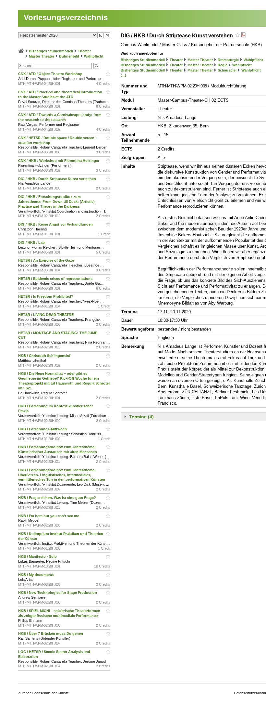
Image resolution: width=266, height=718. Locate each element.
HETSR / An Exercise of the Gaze (46, 260)
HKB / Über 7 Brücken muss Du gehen (51, 633)
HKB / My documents (36, 575)
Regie (222, 65)
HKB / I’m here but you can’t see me (49, 516)
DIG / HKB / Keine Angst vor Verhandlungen (56, 224)
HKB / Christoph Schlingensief (44, 356)
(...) (123, 75)
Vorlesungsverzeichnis (66, 17)
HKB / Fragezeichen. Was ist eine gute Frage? (57, 498)
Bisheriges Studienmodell (51, 51)
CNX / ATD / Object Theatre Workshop (50, 74)
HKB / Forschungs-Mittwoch (43, 429)
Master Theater (41, 56)
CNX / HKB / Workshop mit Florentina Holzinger (59, 161)
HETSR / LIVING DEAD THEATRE (46, 315)
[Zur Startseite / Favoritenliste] (21, 51)
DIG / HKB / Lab (32, 242)
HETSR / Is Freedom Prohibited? (46, 296)
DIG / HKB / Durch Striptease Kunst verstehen (57, 179)
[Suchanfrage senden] (96, 66)
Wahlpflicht (93, 56)
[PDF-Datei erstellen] (243, 35)
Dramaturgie (228, 60)
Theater (84, 51)
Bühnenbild (69, 56)
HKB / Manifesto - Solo (38, 556)
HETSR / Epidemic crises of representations (55, 279)
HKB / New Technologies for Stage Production (58, 592)
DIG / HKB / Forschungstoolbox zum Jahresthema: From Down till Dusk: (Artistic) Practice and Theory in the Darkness (56, 201)
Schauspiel (227, 70)
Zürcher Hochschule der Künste (43, 693)
